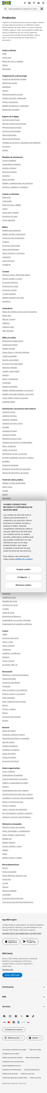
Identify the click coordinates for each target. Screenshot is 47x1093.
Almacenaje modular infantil (12, 341)
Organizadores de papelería (12, 775)
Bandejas (5, 657)
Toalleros (5, 242)
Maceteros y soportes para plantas (15, 675)
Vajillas (4, 634)
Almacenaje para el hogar (11, 127)
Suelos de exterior (9, 753)
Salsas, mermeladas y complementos (16, 831)
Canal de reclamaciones (32, 1070)
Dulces (4, 854)
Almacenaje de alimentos (11, 616)
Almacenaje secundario (11, 109)
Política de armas (35, 1078)
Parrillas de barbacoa (10, 746)
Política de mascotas (27, 1074)
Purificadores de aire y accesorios (14, 454)
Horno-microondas (9, 872)
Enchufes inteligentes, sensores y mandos (18, 458)
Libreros (5, 90)
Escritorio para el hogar (11, 120)
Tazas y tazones (8, 661)
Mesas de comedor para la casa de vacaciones (19, 312)
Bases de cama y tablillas (11, 205)
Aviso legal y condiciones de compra (14, 1050)
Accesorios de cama (9, 216)
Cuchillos (5, 609)
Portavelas (6, 686)
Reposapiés (6, 69)
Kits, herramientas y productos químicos (17, 813)
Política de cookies (35, 1050)
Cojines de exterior (9, 757)
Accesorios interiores (10, 282)
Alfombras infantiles (9, 367)
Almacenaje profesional (11, 139)
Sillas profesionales (9, 135)
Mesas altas (6, 315)
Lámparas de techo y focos (12, 423)
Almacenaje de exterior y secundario (15, 738)
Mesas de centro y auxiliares (12, 61)
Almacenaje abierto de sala (12, 94)
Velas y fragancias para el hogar (14, 701)
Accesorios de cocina (10, 605)
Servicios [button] (6, 1006)
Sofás (4, 54)
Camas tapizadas (8, 220)
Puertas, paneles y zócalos (12, 279)
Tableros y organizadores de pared (15, 783)
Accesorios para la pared (11, 717)
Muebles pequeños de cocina (13, 298)
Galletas (5, 850)
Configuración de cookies (10, 1054)
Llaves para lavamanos (10, 249)
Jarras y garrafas (8, 646)
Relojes (5, 713)
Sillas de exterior (8, 742)
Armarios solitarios (9, 168)
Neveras (5, 887)
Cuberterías (6, 649)
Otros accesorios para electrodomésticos (17, 902)
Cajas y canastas (8, 771)
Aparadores (6, 87)
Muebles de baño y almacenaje (13, 234)
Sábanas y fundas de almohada (13, 483)
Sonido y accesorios (9, 450)
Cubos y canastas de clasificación (14, 809)
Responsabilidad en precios (11, 1066)
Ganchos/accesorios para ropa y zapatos (17, 794)
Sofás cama (6, 57)
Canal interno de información (11, 1070)
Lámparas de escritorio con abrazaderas (17, 442)
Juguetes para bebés (10, 386)
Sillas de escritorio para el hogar (14, 124)
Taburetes (6, 323)
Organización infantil (9, 345)
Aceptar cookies (23, 569)
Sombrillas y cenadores (10, 750)
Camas (4, 209)
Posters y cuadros (9, 709)
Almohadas (6, 498)
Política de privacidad (32, 1058)
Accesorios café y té (9, 665)
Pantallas (5, 427)
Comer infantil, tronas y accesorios (15, 398)
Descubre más (7, 970)
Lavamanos (6, 257)
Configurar (22, 577)
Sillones (5, 65)
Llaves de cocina (8, 261)
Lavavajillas (6, 894)
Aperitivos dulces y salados (12, 858)
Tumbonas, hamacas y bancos (13, 734)
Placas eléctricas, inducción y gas (14, 875)
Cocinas (5, 883)
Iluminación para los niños (12, 438)
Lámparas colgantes (9, 419)
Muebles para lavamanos (11, 230)
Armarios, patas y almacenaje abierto (16, 275)
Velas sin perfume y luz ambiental (14, 690)
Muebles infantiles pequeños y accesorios (17, 390)
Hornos (5, 868)
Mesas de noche (8, 179)
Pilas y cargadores (9, 446)
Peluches (5, 375)
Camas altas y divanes (10, 212)
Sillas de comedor (8, 319)
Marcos (5, 705)
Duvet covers (7, 487)
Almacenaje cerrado (9, 83)
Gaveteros (6, 176)
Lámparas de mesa (9, 416)
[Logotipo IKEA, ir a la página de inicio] (6, 3)
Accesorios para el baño (11, 245)
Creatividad (6, 383)
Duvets (5, 494)
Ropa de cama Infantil (10, 360)
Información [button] (8, 987)
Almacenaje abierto (9, 172)
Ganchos (5, 787)
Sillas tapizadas (8, 331)
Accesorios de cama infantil (12, 364)
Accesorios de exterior (10, 761)
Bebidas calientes (8, 842)
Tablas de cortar (8, 613)
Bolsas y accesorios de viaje (12, 802)
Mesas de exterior (9, 731)
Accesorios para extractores (12, 898)
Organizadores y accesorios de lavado (16, 620)
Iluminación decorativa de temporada (16, 469)
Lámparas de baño (9, 435)
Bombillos (6, 461)
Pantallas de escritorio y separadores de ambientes (21, 143)
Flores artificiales (8, 698)
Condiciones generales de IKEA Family (14, 1078)
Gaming (5, 150)
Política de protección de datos (12, 1058)
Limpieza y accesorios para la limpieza (16, 817)
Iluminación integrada (10, 465)
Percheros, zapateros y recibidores (15, 187)
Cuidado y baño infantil (10, 371)
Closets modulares (9, 160)
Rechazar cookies (23, 585)
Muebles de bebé (8, 348)
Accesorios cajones (9, 290)
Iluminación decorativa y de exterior (15, 473)
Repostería (6, 594)
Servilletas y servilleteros (11, 653)
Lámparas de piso (9, 412)
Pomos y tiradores (9, 806)
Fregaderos (6, 264)
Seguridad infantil (8, 402)
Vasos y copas (7, 642)
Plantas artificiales (9, 679)
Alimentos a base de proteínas (13, 827)
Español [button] (35, 1038)
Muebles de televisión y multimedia (15, 106)
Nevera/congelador (9, 891)
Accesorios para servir (10, 638)
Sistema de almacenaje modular (14, 79)
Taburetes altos (8, 327)
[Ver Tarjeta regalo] (13, 1022)
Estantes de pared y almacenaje (14, 98)
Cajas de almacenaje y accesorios (14, 779)
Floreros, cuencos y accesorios (13, 694)
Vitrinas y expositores (10, 102)
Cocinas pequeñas (9, 294)
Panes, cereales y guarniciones (13, 835)
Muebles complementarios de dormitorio (17, 183)
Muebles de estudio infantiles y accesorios (18, 394)
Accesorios (6, 146)
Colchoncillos (7, 201)
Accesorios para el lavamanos (13, 238)
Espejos (5, 720)
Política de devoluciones (10, 1074)
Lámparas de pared (9, 431)
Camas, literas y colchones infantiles (15, 352)
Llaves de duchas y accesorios (13, 253)
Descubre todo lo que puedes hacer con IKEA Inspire (21, 933)
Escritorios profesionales (11, 131)
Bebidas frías (7, 839)
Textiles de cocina (9, 597)
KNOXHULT (6, 301)
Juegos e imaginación (10, 379)
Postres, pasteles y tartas (12, 846)
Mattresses (6, 197)
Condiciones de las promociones (13, 1062)
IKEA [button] (4, 997)
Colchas (5, 491)
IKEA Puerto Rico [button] (14, 1038)
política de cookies (24, 559)
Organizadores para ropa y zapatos (15, 790)
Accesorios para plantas (11, 682)
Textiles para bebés (9, 356)
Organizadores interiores (11, 164)
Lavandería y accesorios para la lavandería (18, 798)
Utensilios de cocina (9, 601)
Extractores (6, 879)
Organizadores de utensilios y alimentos (17, 624)
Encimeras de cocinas (10, 286)
